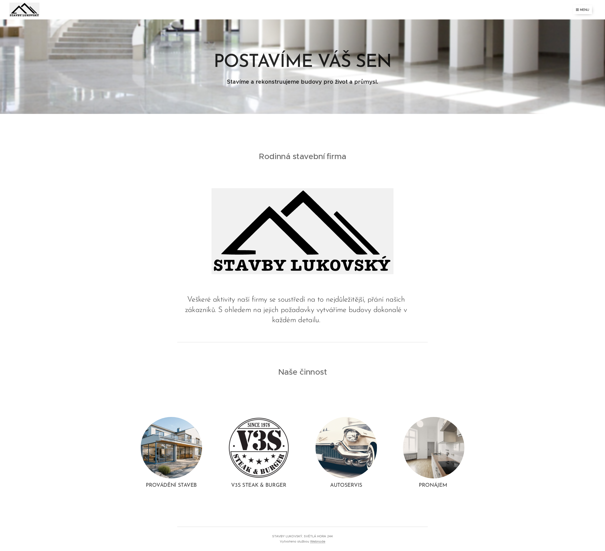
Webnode (317, 541)
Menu (584, 10)
